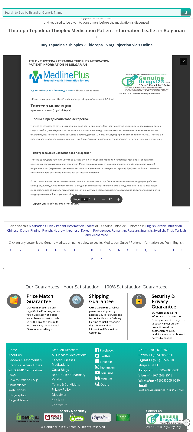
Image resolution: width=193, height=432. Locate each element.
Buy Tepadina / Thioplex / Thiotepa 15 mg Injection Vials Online (97, 44)
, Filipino (35, 230)
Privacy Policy (61, 389)
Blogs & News (18, 400)
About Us (15, 355)
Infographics (17, 395)
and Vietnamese (96, 235)
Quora (105, 384)
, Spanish (145, 230)
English (150, 226)
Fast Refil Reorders (65, 350)
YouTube (106, 373)
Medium (106, 379)
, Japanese (72, 230)
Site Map (58, 400)
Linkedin (105, 362)
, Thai (169, 230)
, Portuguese (101, 230)
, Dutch (24, 230)
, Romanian (118, 230)
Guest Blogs (60, 370)
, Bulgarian (174, 226)
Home (12, 350)
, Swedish (159, 230)
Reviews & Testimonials (25, 360)
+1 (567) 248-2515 (155, 375)
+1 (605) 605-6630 (154, 350)
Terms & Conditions (66, 384)
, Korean (86, 230)
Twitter (104, 356)
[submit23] (186, 12)
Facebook (106, 350)
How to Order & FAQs (23, 380)
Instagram (107, 367)
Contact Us (59, 405)
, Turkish (179, 230)
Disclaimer (59, 395)
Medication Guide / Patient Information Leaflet (61, 226)
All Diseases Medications (69, 355)
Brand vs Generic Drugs (25, 365)
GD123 (148, 365)
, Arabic (161, 226)
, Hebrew (58, 230)
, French (47, 230)
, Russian (132, 230)
